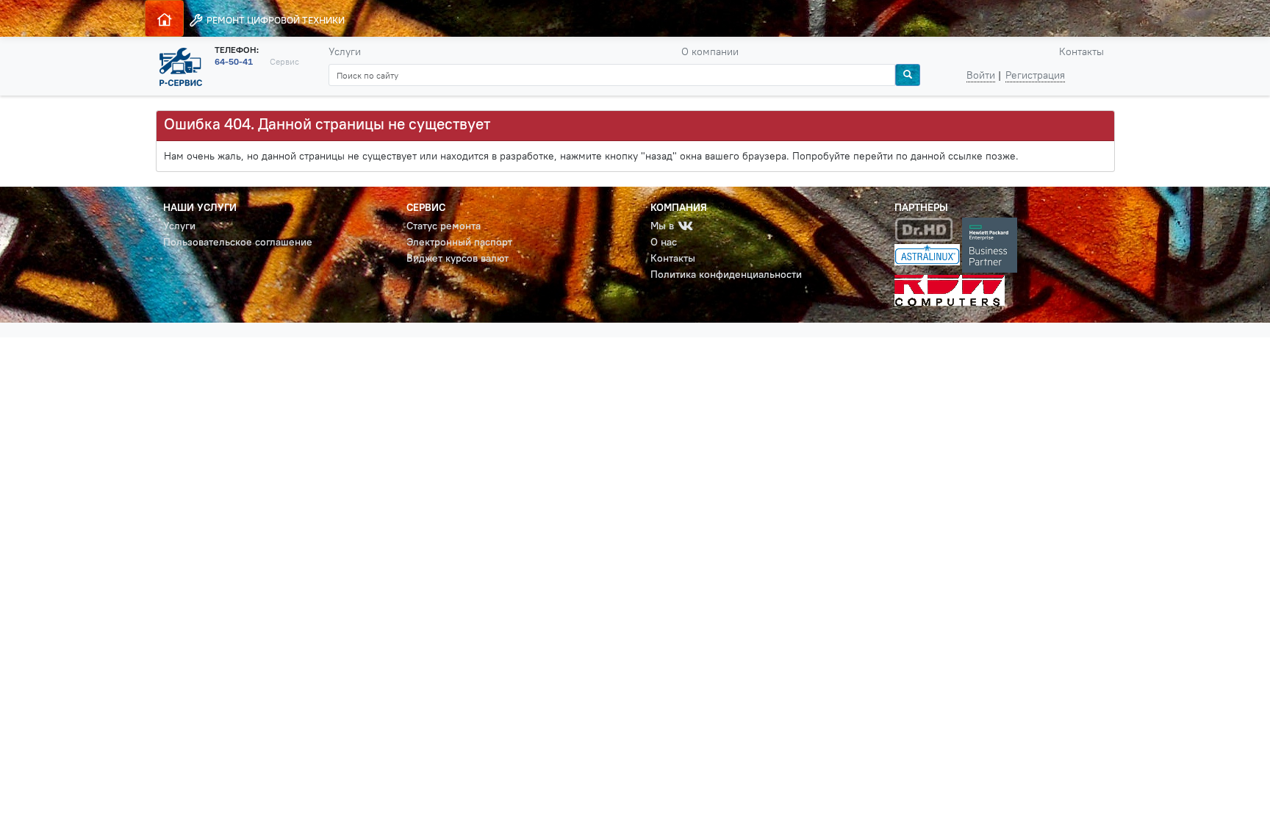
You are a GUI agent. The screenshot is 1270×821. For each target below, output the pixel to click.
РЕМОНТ (274, 20)
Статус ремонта (443, 225)
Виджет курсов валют (457, 258)
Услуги (345, 51)
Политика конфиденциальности (726, 274)
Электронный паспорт (459, 241)
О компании (710, 51)
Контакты (1081, 51)
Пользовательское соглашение (237, 241)
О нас (663, 241)
